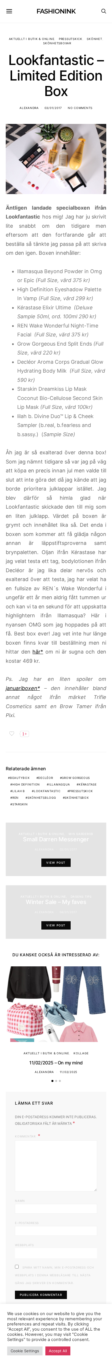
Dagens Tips (81, 896)
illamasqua (59, 784)
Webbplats (24, 1245)
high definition (26, 784)
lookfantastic (47, 791)
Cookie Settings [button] (25, 1350)
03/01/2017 (53, 108)
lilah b (18, 791)
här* (37, 652)
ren (15, 797)
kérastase (88, 784)
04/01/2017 (69, 912)
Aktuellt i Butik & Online (32, 39)
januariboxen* (23, 688)
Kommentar (26, 1136)
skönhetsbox (76, 797)
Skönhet (94, 39)
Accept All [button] (58, 1350)
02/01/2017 (69, 849)
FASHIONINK (55, 11)
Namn (20, 1200)
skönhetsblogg (42, 797)
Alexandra (29, 108)
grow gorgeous (76, 777)
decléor (45, 777)
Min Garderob (81, 834)
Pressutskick (70, 39)
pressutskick (81, 791)
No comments (80, 108)
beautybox (20, 777)
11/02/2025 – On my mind (56, 1063)
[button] (52, 1081)
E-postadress (27, 1223)
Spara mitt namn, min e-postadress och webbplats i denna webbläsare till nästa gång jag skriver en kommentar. (54, 1275)
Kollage (81, 1053)
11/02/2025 (69, 1072)
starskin (20, 804)
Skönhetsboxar (57, 43)
